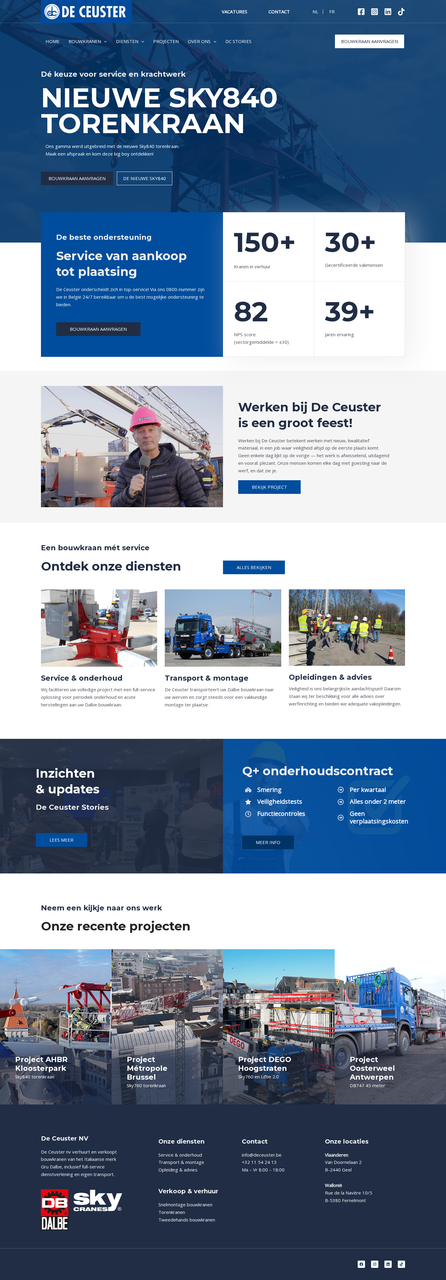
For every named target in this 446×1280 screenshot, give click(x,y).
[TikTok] (401, 11)
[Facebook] (361, 11)
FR (332, 11)
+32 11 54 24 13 (259, 1162)
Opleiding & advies (178, 1170)
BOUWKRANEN (85, 41)
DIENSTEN (127, 41)
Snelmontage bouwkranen (185, 1204)
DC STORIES (238, 41)
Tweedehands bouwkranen (186, 1220)
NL (315, 11)
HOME (52, 41)
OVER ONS (199, 41)
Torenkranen (171, 1212)
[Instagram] (374, 11)
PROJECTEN (166, 41)
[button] (104, 41)
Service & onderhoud (180, 1155)
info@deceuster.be (262, 1155)
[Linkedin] (388, 11)
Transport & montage (181, 1162)
